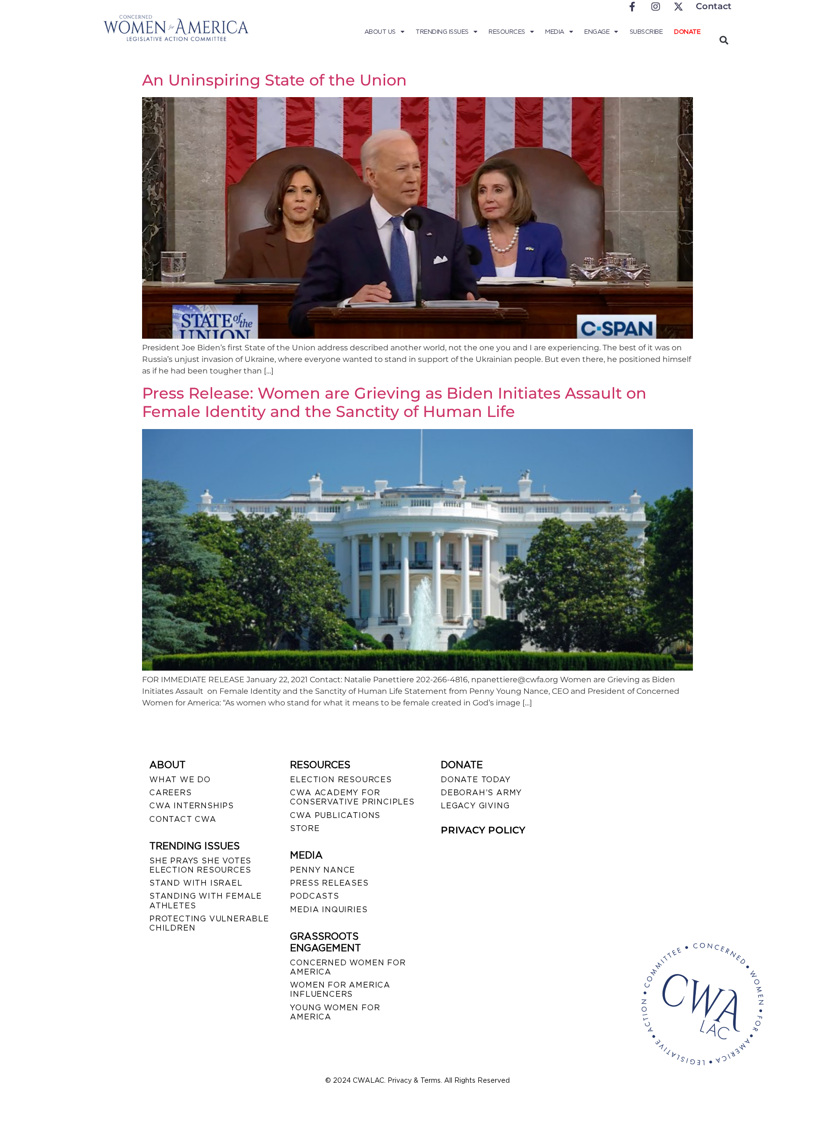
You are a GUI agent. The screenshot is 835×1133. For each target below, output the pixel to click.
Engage (596, 31)
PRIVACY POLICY (483, 830)
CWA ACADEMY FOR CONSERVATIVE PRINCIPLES (352, 797)
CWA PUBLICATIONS (335, 815)
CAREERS (170, 792)
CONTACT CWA (182, 819)
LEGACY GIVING (475, 805)
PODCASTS (314, 896)
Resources (507, 31)
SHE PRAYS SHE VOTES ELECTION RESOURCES (200, 865)
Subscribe (646, 31)
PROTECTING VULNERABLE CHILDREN (209, 923)
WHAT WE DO (180, 779)
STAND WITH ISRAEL (196, 883)
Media (554, 31)
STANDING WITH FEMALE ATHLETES (205, 900)
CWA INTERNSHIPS (191, 805)
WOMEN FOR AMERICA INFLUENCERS (340, 989)
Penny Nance (322, 870)
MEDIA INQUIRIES (328, 909)
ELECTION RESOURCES (340, 779)
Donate (687, 31)
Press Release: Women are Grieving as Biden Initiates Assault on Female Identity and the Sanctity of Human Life (394, 402)
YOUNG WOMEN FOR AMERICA (335, 1012)
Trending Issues (442, 31)
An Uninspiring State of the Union (274, 80)
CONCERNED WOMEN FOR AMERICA (347, 967)
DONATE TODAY (476, 779)
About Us (380, 31)
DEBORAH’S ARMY (481, 792)
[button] (724, 40)
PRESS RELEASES (329, 883)
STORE (304, 828)
